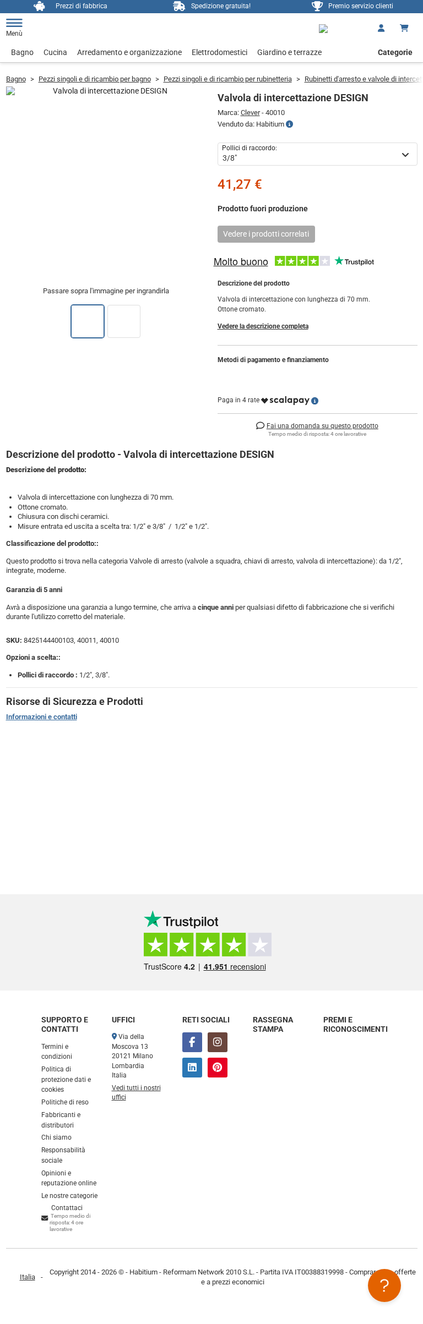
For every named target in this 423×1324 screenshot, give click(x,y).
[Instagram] (217, 1042)
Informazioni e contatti (41, 717)
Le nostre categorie (69, 1196)
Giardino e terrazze (289, 52)
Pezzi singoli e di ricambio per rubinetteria (228, 79)
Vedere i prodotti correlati (266, 233)
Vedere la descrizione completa (263, 326)
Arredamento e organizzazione (129, 52)
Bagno (22, 52)
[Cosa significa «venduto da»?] (289, 124)
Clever (250, 112)
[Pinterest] (217, 1067)
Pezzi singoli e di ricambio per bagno (95, 79)
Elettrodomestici (219, 52)
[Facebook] (192, 1042)
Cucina (55, 52)
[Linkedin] (192, 1067)
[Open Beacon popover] (384, 1285)
